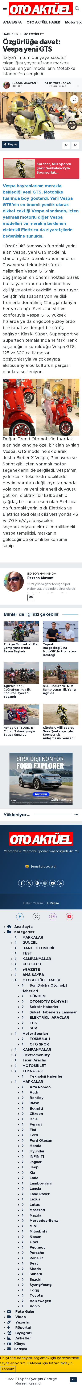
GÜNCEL (29, 942)
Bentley (36, 1098)
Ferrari (35, 1124)
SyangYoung (40, 1285)
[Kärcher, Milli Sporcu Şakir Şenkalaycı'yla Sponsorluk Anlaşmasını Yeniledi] (61, 714)
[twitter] (36, 916)
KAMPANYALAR (36, 959)
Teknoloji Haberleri (46, 1076)
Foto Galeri (24, 1311)
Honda (35, 1146)
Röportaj (22, 1327)
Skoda (35, 1269)
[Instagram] (44, 883)
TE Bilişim (52, 903)
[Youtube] (52, 883)
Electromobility (35, 1055)
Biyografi (23, 1333)
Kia (32, 1172)
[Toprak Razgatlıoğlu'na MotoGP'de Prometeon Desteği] (61, 631)
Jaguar (35, 1162)
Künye (19, 1344)
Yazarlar (22, 1322)
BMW (34, 1103)
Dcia (33, 1119)
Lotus (34, 1205)
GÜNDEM (37, 996)
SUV (33, 1028)
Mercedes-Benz (43, 1220)
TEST (26, 953)
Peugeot (37, 1247)
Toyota (36, 1295)
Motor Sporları (34, 1033)
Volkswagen (40, 1301)
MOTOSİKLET (34, 34)
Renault (36, 1258)
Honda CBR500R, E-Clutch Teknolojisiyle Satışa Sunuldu (19, 731)
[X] (29, 883)
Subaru (35, 1274)
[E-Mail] (30, 597)
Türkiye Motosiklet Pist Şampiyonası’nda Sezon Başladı (21, 648)
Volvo (34, 1306)
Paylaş (12, 144)
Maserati (37, 1210)
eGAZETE (30, 969)
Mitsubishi (38, 1231)
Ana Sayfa (23, 927)
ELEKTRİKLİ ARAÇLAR (49, 1017)
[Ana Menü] (5, 8)
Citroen (36, 1114)
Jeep (33, 1167)
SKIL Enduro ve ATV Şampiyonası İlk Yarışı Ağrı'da (59, 690)
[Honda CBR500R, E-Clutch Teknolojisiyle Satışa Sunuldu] (21, 714)
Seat (33, 1263)
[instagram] (53, 916)
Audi (33, 1092)
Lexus (34, 1199)
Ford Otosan (40, 1140)
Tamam (7, 1369)
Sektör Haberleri (44, 1007)
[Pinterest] (37, 883)
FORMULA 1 (39, 1039)
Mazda (35, 1215)
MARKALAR (32, 937)
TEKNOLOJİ (32, 1071)
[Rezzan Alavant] (14, 581)
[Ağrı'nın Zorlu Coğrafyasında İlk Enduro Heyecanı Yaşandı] (21, 672)
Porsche (36, 1253)
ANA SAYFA (12, 22)
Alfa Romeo (40, 1087)
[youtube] (69, 916)
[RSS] (60, 883)
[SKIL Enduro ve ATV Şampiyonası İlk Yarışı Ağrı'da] (61, 672)
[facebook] (20, 916)
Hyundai (36, 1151)
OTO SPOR (39, 1044)
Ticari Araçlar (33, 1060)
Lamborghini (40, 1183)
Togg (34, 1290)
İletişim (20, 1349)
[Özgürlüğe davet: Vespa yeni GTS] (41, 116)
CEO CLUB (31, 964)
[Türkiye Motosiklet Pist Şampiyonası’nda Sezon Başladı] (21, 631)
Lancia (35, 1188)
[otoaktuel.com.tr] (41, 8)
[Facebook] (21, 883)
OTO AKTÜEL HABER (43, 22)
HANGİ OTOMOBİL (38, 948)
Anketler (22, 1338)
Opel (33, 1242)
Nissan (35, 1237)
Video (20, 1317)
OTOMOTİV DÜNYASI (48, 1001)
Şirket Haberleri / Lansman (53, 1012)
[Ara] (77, 8)
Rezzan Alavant (40, 578)
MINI (33, 1226)
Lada (33, 1178)
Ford (33, 1135)
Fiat (33, 1130)
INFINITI (36, 1156)
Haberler (10, 34)
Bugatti (36, 1108)
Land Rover (39, 1194)
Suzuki (35, 1279)
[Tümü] (76, 815)
